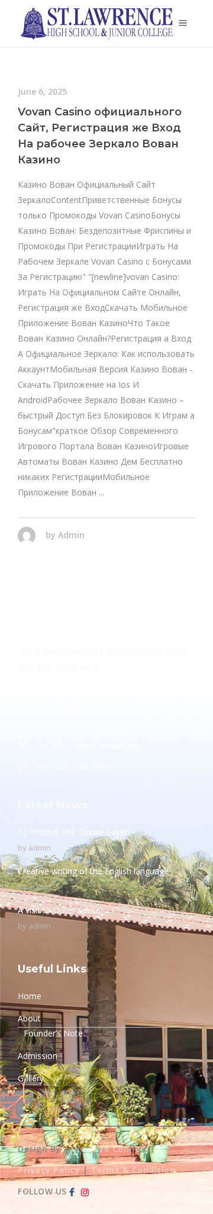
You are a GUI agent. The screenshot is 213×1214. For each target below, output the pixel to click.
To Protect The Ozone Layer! (74, 832)
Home (29, 996)
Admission (37, 1055)
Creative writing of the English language (93, 871)
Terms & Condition (133, 1170)
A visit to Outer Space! (60, 910)
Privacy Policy (49, 1170)
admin (71, 534)
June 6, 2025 (42, 91)
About (29, 1018)
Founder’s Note (53, 1033)
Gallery (31, 1078)
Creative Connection (117, 1148)
